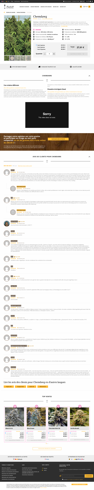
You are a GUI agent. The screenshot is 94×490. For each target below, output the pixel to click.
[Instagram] (87, 1)
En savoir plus (64, 26)
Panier (45, 468)
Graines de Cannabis (24, 6)
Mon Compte (45, 464)
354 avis (44, 431)
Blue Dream (30, 428)
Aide (23, 465)
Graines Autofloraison (46, 6)
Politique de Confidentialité (9, 473)
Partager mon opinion (58, 139)
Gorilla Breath (74, 428)
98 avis (88, 431)
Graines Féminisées (35, 6)
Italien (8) (31, 386)
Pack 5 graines (41, 47)
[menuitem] (24, 7)
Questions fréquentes (27, 474)
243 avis (65, 431)
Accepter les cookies (79, 484)
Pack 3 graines (41, 45)
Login (83, 1)
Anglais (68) (9, 386)
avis (39, 18)
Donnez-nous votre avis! (47, 18)
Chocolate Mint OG (54, 428)
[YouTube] (90, 1)
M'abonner (89, 476)
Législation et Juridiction (8, 479)
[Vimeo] (92, 1)
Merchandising (24, 1)
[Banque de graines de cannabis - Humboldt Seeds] (9, 7)
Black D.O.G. (9, 428)
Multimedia (17, 1)
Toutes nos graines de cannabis (47, 448)
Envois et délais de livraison (9, 469)
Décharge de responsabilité (9, 477)
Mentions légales (6, 467)
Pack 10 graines (41, 49)
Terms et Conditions (8, 465)
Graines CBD (56, 6)
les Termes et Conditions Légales (75, 479)
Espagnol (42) (20, 386)
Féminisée (38, 29)
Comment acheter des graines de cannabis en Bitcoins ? (30, 472)
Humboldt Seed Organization (29, 467)
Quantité (39, 54)
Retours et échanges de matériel (10, 471)
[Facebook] (88, 1)
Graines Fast (63, 6)
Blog (12, 1)
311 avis (22, 431)
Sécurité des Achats (27, 469)
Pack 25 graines (9, 438)
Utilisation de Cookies (7, 475)
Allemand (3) (43, 386)
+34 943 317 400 (75, 1)
